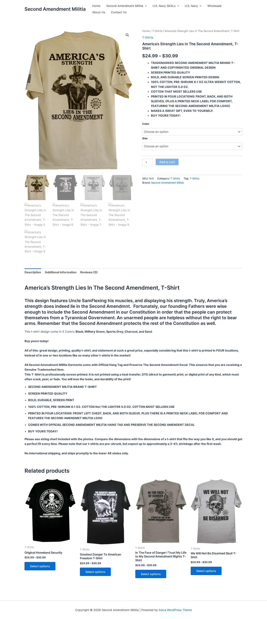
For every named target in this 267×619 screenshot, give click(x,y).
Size (144, 138)
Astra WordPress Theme (175, 610)
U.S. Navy (191, 6)
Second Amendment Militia (55, 9)
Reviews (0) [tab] (89, 272)
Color (145, 123)
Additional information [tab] (60, 272)
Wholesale (214, 6)
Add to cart (167, 162)
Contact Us (119, 12)
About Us (98, 12)
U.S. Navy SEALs (164, 6)
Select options (40, 566)
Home (96, 6)
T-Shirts (157, 31)
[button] (145, 6)
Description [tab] (33, 272)
